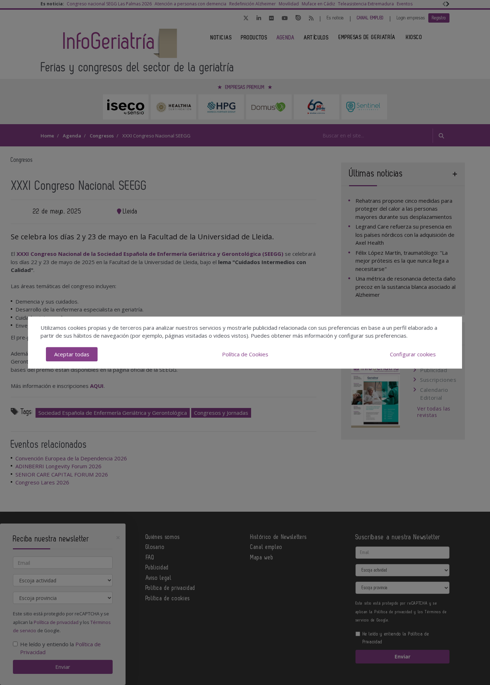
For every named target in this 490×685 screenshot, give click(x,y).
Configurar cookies (413, 354)
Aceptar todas (71, 354)
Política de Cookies (245, 354)
